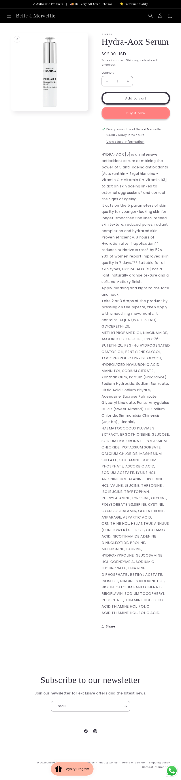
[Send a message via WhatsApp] (172, 771)
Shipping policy (159, 762)
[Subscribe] (125, 706)
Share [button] (110, 626)
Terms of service (133, 762)
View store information (125, 141)
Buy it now (135, 113)
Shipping (133, 60)
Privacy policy (108, 762)
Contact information (156, 767)
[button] (9, 16)
